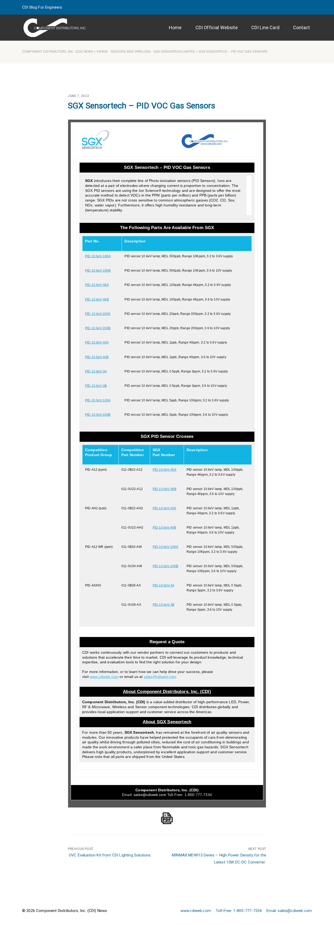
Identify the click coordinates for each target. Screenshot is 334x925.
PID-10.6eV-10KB (98, 270)
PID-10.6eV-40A (97, 342)
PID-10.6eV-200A (97, 314)
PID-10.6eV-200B (97, 328)
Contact (301, 27)
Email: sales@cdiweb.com (289, 910)
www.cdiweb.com (196, 910)
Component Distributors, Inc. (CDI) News (57, 51)
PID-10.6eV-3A (96, 371)
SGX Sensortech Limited (174, 51)
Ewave (102, 51)
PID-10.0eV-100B (97, 414)
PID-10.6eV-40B (97, 357)
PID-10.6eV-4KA (97, 285)
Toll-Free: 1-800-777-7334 (238, 910)
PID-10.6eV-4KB (97, 299)
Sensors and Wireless (131, 51)
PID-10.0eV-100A (97, 400)
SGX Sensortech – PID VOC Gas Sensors (141, 106)
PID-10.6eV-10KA (98, 256)
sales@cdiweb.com (150, 795)
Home (175, 27)
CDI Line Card (265, 27)
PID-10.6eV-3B (96, 386)
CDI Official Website (216, 27)
